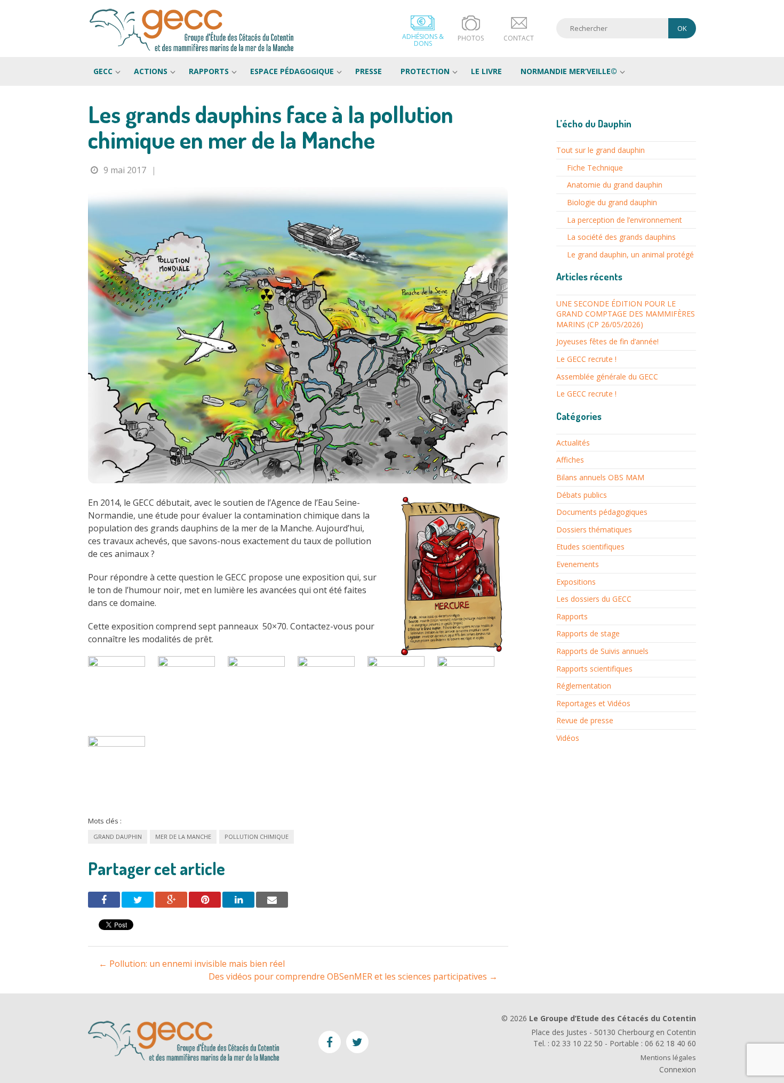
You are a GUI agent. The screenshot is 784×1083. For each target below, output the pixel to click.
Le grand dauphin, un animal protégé (630, 254)
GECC (192, 30)
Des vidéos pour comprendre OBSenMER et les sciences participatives (353, 976)
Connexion (677, 1069)
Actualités (573, 443)
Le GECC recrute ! (586, 359)
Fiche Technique (595, 168)
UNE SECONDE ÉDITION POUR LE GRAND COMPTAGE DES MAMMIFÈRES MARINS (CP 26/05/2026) (625, 313)
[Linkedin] (238, 900)
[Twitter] (138, 900)
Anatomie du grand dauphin (614, 185)
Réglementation (583, 686)
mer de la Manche (183, 836)
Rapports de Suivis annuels (602, 651)
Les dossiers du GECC (593, 599)
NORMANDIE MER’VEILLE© (569, 71)
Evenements (577, 564)
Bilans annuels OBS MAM (600, 477)
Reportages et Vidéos (593, 703)
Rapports (209, 71)
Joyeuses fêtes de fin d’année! (607, 341)
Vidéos (567, 738)
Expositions (576, 582)
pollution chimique (257, 836)
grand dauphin (117, 836)
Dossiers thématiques (594, 529)
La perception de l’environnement (624, 220)
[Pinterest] (205, 900)
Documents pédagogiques (601, 512)
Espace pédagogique (292, 71)
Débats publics (581, 495)
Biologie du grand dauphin (612, 202)
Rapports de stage (588, 633)
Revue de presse (584, 720)
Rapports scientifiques (594, 669)
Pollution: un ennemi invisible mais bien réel (192, 963)
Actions (150, 71)
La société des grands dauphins (621, 237)
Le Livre (486, 71)
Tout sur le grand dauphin (600, 150)
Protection (425, 71)
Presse (368, 71)
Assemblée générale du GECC (607, 376)
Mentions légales (668, 1057)
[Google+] (171, 900)
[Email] (272, 900)
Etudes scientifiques (590, 547)
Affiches (570, 460)
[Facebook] (104, 900)
